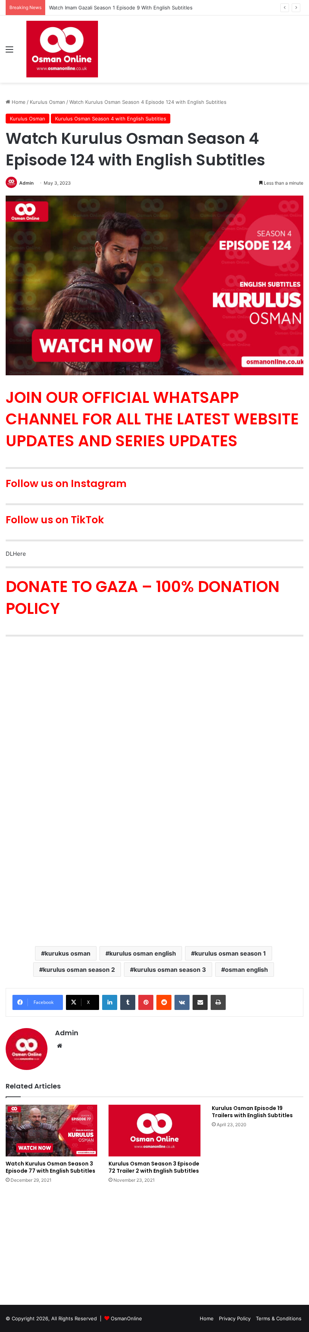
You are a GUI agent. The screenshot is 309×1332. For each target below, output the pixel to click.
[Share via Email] (200, 1002)
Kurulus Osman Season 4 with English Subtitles (110, 119)
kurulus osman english (142, 953)
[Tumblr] (127, 1002)
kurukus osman (67, 953)
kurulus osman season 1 (230, 953)
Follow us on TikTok (55, 520)
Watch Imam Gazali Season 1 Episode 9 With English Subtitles (121, 8)
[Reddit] (163, 1002)
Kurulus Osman (47, 102)
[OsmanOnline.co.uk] (62, 49)
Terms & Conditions (278, 1318)
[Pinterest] (145, 1002)
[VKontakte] (182, 1002)
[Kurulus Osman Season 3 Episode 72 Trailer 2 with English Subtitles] (154, 1130)
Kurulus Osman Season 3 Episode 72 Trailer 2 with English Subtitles (154, 1167)
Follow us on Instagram (66, 483)
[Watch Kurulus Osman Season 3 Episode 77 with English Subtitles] (51, 1130)
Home (18, 102)
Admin (26, 183)
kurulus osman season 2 (79, 969)
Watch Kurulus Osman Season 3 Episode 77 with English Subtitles (50, 1167)
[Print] (218, 1002)
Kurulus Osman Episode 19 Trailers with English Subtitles (252, 1111)
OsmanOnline (126, 1318)
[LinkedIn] (109, 1002)
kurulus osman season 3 (170, 969)
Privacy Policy (235, 1318)
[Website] (59, 1045)
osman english (246, 969)
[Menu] (9, 51)
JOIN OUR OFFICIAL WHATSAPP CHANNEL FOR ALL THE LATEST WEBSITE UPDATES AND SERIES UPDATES (152, 419)
